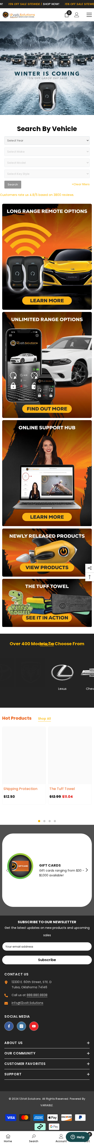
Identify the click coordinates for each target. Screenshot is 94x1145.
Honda (72, 689)
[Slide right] (86, 870)
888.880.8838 (37, 995)
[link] (34, 1138)
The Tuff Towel (62, 788)
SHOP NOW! (31, 4)
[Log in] (76, 14)
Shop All (44, 718)
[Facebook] (9, 1026)
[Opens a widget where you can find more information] (78, 1137)
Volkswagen (41, 689)
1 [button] (39, 821)
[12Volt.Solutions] (47, 257)
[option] (24, 766)
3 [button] (50, 821)
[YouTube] (33, 1026)
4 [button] (55, 821)
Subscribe (47, 959)
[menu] (89, 14)
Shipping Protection (20, 788)
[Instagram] (21, 1026)
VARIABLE (46, 1105)
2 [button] (44, 821)
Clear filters (81, 184)
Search (13, 184)
